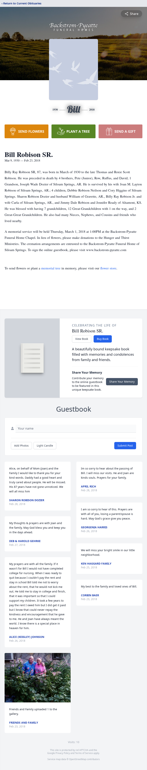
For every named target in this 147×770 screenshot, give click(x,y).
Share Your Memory (122, 381)
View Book (81, 339)
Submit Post (125, 445)
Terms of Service (84, 753)
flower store (108, 268)
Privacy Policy (63, 753)
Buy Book (103, 339)
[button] (38, 677)
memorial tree (50, 268)
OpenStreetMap (77, 759)
